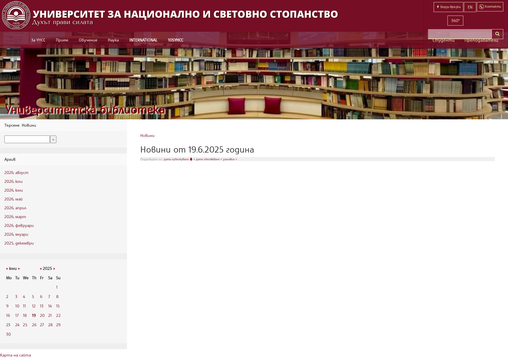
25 (25, 324)
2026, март (15, 216)
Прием (62, 39)
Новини (147, 135)
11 (24, 305)
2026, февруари (19, 225)
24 (17, 324)
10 (17, 305)
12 (34, 305)
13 (42, 305)
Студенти (443, 40)
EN (470, 6)
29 (58, 324)
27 (42, 324)
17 (17, 315)
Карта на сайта (15, 354)
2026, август (16, 172)
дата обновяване (208, 159)
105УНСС (175, 39)
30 (8, 334)
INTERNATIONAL (143, 39)
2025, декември (19, 242)
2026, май (13, 198)
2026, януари (16, 234)
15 (58, 305)
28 (50, 324)
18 (25, 315)
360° (455, 20)
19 (34, 315)
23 (8, 324)
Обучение (88, 39)
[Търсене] (497, 34)
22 (58, 315)
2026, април (15, 207)
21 (50, 315)
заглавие (229, 159)
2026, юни (13, 190)
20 (42, 315)
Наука (113, 39)
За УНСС (38, 39)
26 (34, 324)
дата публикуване (177, 159)
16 (8, 315)
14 (50, 305)
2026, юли (13, 181)
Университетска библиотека (85, 109)
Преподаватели (481, 40)
